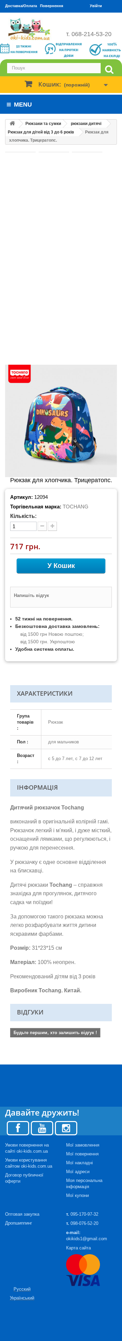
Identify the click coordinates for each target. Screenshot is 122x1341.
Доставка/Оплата (21, 6)
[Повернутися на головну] (12, 124)
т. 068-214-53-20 (88, 34)
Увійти (96, 6)
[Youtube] (42, 1128)
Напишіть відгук (31, 595)
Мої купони (77, 1195)
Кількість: (23, 516)
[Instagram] (66, 1128)
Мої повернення (82, 1153)
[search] (109, 69)
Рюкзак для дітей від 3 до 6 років (41, 132)
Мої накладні (79, 1162)
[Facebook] (18, 1128)
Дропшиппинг (18, 1223)
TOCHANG (75, 506)
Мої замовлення (82, 1145)
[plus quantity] (52, 526)
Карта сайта (78, 1247)
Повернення (51, 6)
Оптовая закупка (22, 1214)
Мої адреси (77, 1171)
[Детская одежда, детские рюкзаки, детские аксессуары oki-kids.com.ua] (30, 29)
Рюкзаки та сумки (43, 123)
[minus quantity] (42, 526)
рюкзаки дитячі (86, 123)
